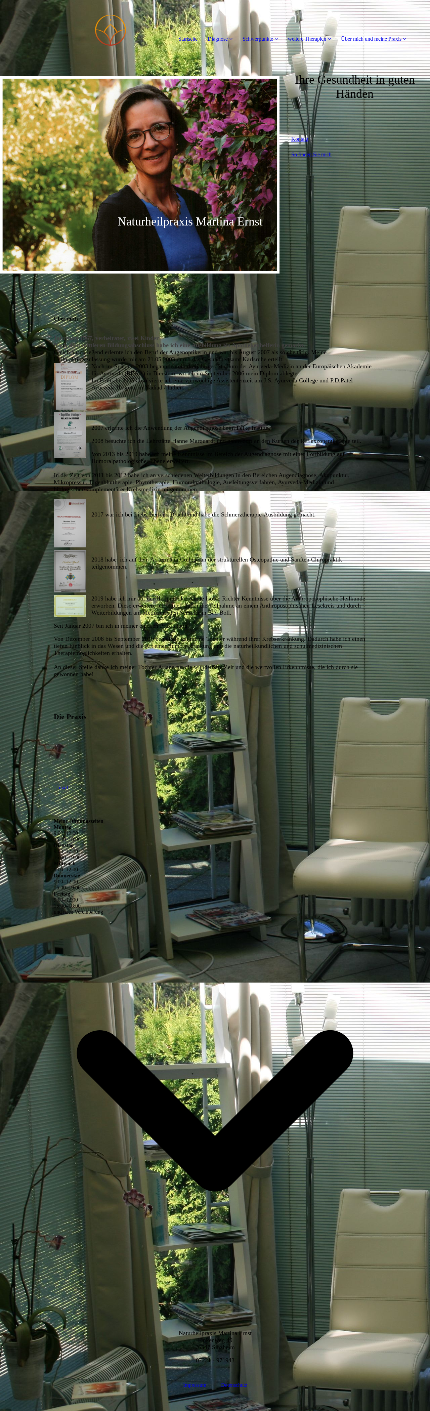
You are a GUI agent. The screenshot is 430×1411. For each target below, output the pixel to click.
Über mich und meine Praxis (371, 39)
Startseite (188, 39)
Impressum (195, 1385)
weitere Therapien (307, 39)
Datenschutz (234, 1385)
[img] (77, 27)
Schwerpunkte (258, 39)
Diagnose (218, 39)
